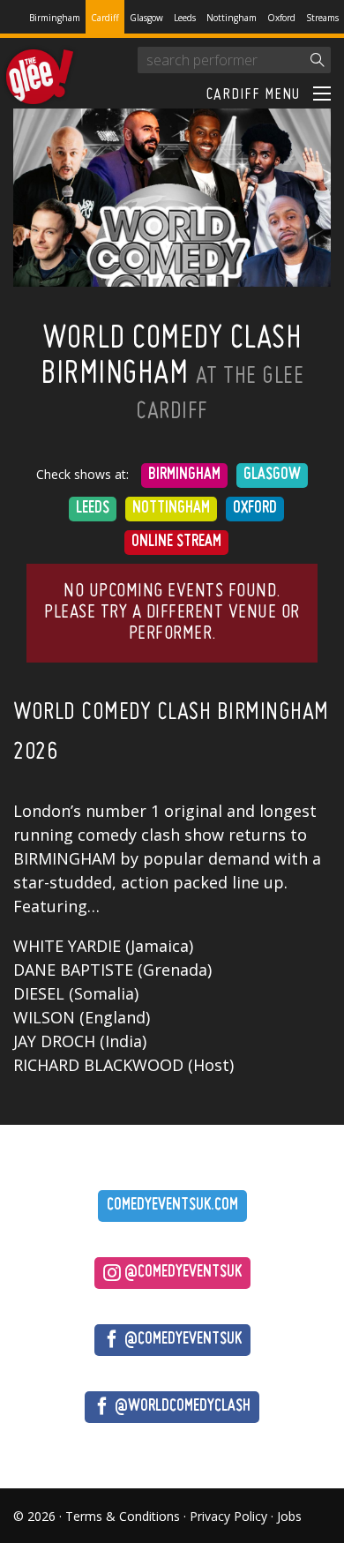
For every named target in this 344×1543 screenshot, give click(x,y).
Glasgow (146, 17)
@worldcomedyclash (181, 1406)
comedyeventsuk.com (172, 1205)
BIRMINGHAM (64, 858)
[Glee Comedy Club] (39, 77)
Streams (322, 17)
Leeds (185, 17)
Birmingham (54, 17)
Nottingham (231, 17)
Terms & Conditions (122, 1516)
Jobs (289, 1516)
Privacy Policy (228, 1516)
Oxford (281, 17)
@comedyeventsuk (181, 1272)
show (204, 834)
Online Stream (176, 542)
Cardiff (105, 17)
